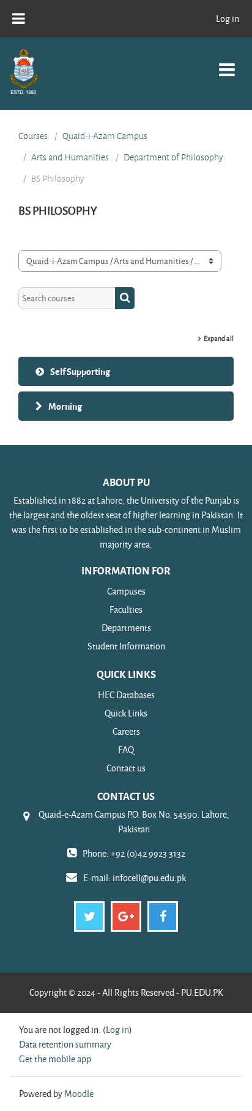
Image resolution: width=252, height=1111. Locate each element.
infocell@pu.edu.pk (149, 877)
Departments (126, 627)
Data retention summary (65, 1044)
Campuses (126, 591)
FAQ (126, 749)
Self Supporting (80, 371)
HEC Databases (126, 694)
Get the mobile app (55, 1058)
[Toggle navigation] (227, 63)
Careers (126, 731)
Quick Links (126, 713)
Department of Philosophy (173, 157)
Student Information (126, 646)
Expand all (219, 338)
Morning (65, 406)
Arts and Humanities (70, 157)
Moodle (79, 1093)
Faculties (126, 609)
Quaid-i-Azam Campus (104, 136)
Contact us (126, 768)
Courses (33, 136)
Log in (227, 18)
